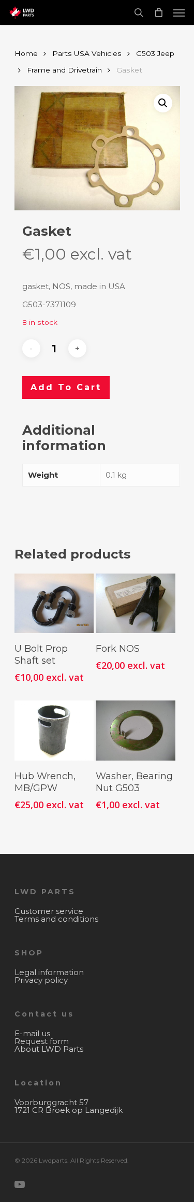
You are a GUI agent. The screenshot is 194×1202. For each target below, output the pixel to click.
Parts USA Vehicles (87, 53)
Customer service (48, 911)
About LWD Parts (48, 1049)
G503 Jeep (155, 53)
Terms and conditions (56, 919)
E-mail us (32, 1033)
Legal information (49, 972)
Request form (41, 1041)
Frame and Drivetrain (64, 70)
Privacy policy (41, 980)
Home (26, 53)
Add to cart (66, 387)
